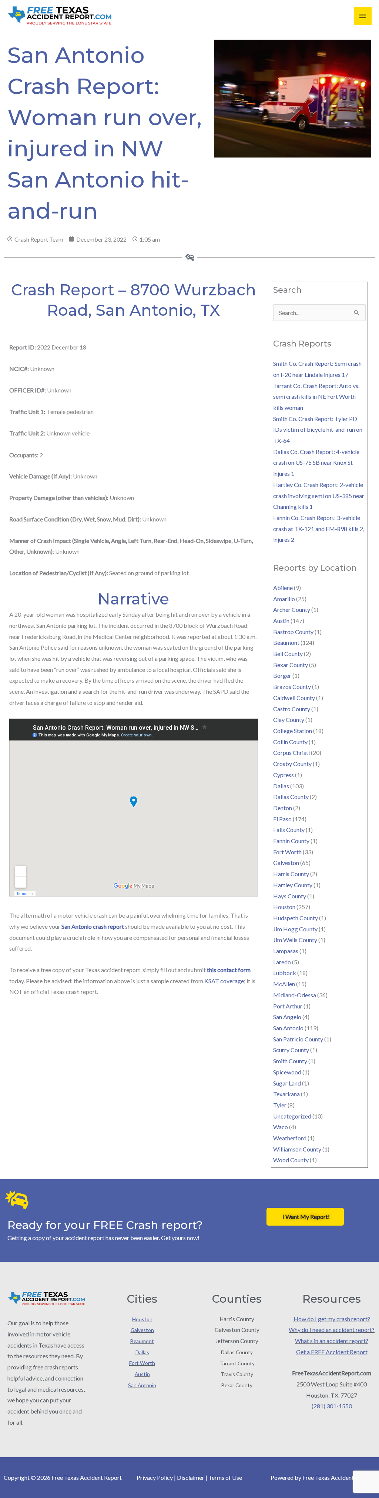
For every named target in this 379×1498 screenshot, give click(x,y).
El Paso (282, 818)
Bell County (288, 653)
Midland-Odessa (294, 994)
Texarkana (286, 1093)
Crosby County (292, 763)
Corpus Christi (291, 752)
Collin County (290, 741)
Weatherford (289, 1137)
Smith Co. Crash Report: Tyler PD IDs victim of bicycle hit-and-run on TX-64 (317, 429)
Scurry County (291, 1049)
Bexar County (290, 664)
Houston (284, 906)
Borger (282, 675)
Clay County (288, 719)
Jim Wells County (295, 939)
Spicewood (287, 1072)
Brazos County (292, 686)
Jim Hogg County (295, 928)
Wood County (291, 1159)
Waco (280, 1126)
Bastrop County (293, 631)
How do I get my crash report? (332, 1318)
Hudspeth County (295, 917)
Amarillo (284, 598)
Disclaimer (190, 1477)
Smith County (290, 1060)
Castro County (291, 708)
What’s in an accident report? (331, 1340)
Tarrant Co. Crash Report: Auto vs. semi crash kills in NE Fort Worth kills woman (316, 396)
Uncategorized (292, 1116)
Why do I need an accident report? (332, 1329)
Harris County (291, 873)
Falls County (289, 829)
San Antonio (288, 1027)
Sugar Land (287, 1083)
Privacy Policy (155, 1477)
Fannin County (291, 840)
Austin (281, 620)
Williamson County (297, 1149)
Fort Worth (287, 851)
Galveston (286, 862)
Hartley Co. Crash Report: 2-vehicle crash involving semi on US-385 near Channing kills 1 (318, 495)
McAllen (284, 983)
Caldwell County (294, 697)
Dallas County (291, 796)
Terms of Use (225, 1477)
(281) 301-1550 (332, 1405)
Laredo (282, 961)
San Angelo (287, 1016)
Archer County (291, 609)
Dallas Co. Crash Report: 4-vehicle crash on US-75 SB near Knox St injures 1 (316, 462)
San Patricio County (298, 1039)
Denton (282, 807)
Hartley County (292, 884)
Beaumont (286, 642)
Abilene (283, 587)
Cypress (283, 774)
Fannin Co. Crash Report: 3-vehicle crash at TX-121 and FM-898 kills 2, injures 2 (318, 528)
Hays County (289, 895)
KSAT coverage (224, 980)
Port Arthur (287, 1006)
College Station (292, 730)
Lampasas (285, 950)
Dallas (281, 785)
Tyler (279, 1104)
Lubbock (284, 972)
